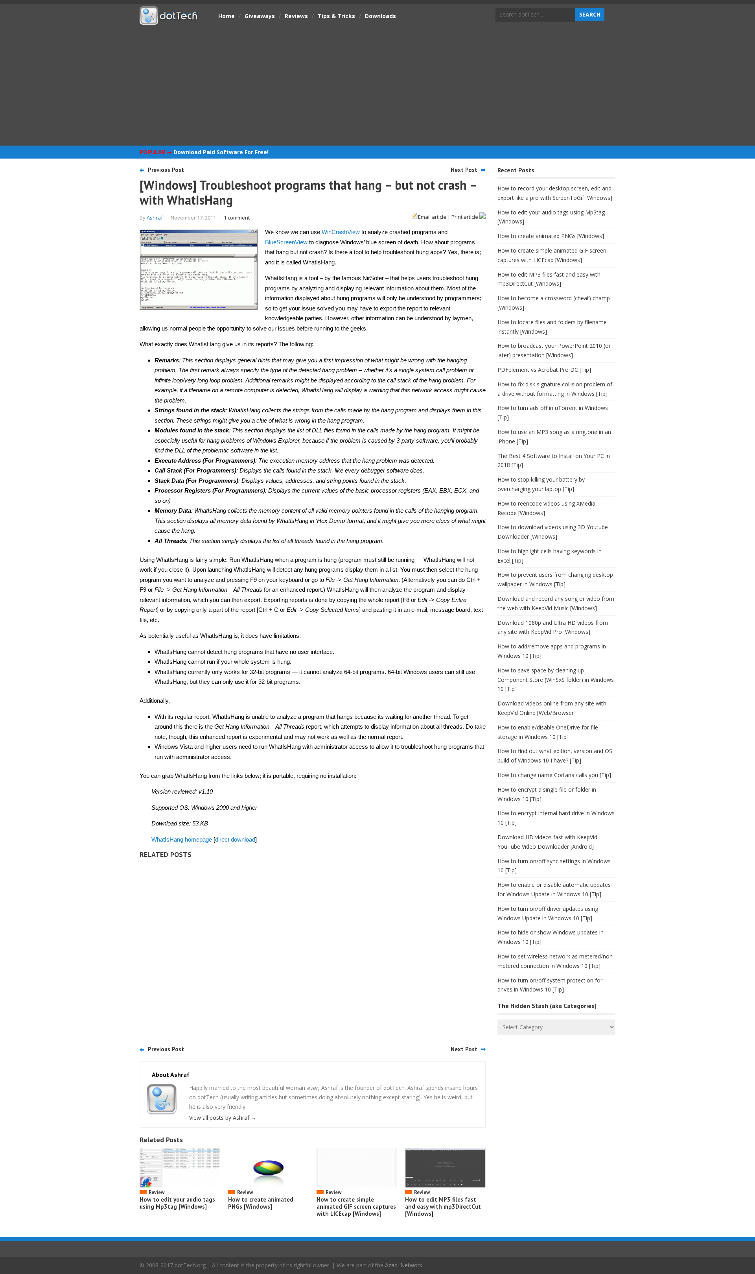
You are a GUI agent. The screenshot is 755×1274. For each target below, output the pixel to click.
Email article (432, 216)
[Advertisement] (377, 85)
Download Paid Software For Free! (221, 152)
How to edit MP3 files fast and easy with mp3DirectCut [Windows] (443, 1206)
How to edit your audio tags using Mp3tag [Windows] (177, 1203)
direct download (235, 839)
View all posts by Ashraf (222, 1117)
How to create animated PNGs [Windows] (260, 1203)
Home (226, 16)
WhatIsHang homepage (181, 839)
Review (156, 1192)
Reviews (296, 16)
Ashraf (155, 217)
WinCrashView (341, 232)
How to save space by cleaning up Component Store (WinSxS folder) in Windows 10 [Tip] (555, 680)
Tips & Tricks (336, 16)
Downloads (380, 16)
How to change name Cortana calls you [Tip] (554, 775)
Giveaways (260, 16)
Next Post (464, 170)
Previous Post (166, 170)
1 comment (237, 217)
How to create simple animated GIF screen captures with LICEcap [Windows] (356, 1206)
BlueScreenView (286, 242)
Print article (465, 216)
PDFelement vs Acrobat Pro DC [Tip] (544, 369)
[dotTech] (169, 21)
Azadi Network (403, 1265)
